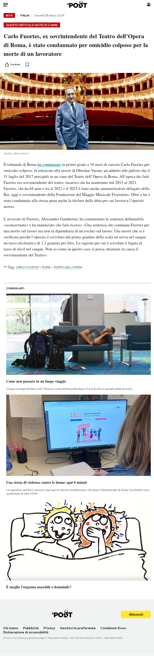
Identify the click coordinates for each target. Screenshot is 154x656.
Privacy (49, 628)
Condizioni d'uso (113, 628)
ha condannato (49, 164)
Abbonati (136, 614)
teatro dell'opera (68, 267)
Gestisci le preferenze (78, 628)
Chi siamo (10, 628)
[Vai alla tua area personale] (149, 4)
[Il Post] (77, 4)
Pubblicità (31, 628)
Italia (24, 15)
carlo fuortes (27, 267)
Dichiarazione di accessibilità (25, 632)
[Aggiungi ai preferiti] (27, 64)
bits (9, 15)
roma (46, 267)
